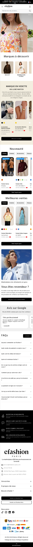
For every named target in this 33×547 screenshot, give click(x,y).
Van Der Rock (4, 235)
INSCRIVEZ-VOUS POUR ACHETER (16, 299)
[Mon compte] (30, 7)
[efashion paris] (9, 6)
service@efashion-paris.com (12, 465)
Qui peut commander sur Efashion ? (11, 343)
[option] (16, 32)
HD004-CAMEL (5, 188)
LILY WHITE (18, 235)
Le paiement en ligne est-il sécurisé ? (12, 386)
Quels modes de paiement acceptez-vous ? (13, 348)
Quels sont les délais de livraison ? (11, 354)
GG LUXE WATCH (5, 130)
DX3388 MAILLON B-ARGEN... (5, 133)
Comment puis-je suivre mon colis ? (11, 373)
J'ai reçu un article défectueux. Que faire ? (13, 392)
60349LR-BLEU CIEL (20, 237)
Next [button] (30, 32)
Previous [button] (3, 32)
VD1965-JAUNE (5, 237)
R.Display (3, 186)
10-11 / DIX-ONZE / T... (21, 186)
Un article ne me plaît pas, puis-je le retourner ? (14, 379)
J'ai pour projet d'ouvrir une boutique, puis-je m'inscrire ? (14, 398)
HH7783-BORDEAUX (20, 188)
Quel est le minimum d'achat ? (9, 360)
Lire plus (27, 336)
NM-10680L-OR (19, 131)
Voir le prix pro (16, 192)
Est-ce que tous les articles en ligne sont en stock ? (14, 366)
